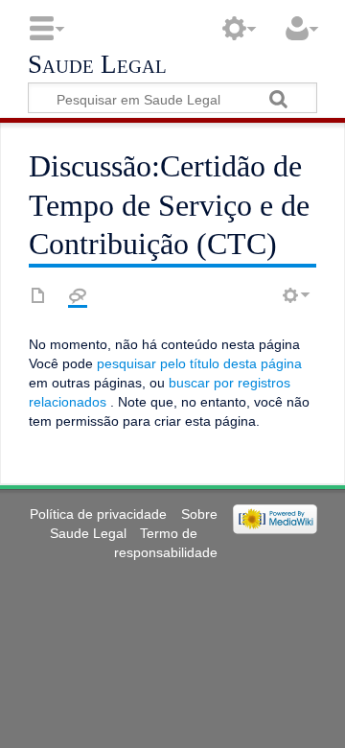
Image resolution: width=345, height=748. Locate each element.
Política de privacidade (98, 514)
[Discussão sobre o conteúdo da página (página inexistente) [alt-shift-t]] (77, 295)
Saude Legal (97, 65)
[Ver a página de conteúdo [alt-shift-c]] (38, 295)
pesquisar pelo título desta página (199, 363)
